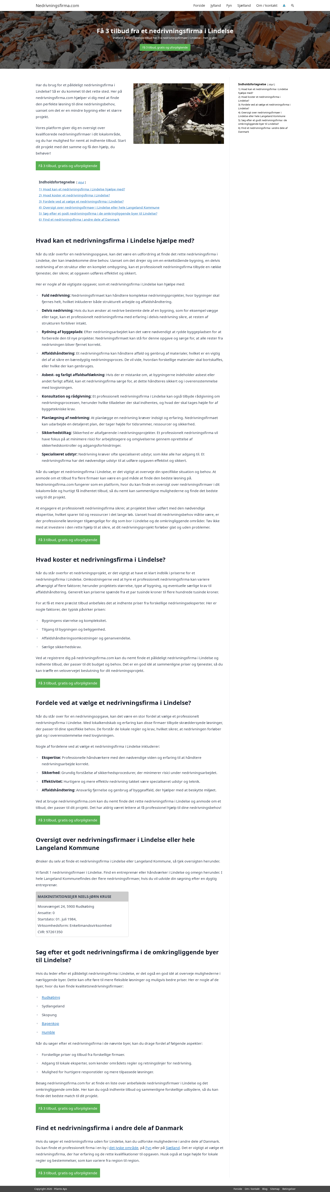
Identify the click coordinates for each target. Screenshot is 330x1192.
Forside (199, 5)
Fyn (229, 5)
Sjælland (244, 5)
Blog (264, 1188)
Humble (48, 1032)
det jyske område (123, 1147)
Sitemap (275, 1188)
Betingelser (289, 1188)
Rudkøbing (51, 997)
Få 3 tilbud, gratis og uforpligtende (165, 47)
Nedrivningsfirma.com (57, 5)
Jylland (216, 5)
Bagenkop (50, 1023)
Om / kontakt (266, 5)
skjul (81, 182)
